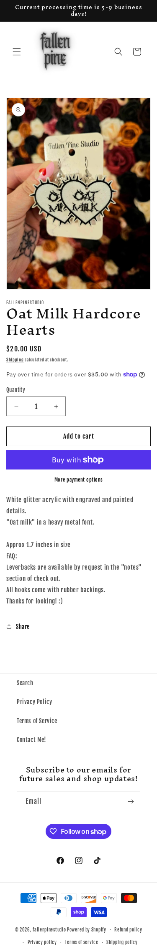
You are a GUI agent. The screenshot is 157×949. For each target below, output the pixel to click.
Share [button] (23, 626)
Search (25, 683)
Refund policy (128, 930)
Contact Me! (31, 739)
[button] (17, 52)
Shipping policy (122, 942)
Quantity (15, 389)
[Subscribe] (130, 801)
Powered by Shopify (86, 929)
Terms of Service (37, 720)
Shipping (15, 359)
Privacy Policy (34, 701)
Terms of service (81, 942)
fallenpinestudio (49, 929)
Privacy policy (42, 942)
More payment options (78, 480)
